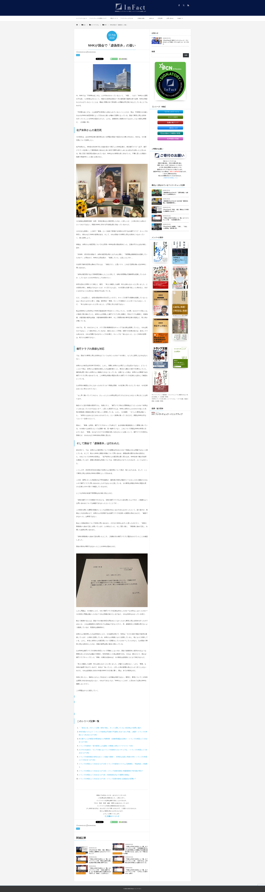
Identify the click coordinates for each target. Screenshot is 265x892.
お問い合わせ (170, 18)
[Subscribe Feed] (188, 5)
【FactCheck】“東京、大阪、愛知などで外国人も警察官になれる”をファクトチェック (100, 851)
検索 (153, 51)
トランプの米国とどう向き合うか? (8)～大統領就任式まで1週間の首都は (104, 775)
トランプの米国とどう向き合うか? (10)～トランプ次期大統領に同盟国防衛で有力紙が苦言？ (111, 771)
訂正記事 (160, 18)
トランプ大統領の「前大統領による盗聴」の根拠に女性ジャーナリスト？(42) (106, 746)
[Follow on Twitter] (183, 5)
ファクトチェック (81, 853)
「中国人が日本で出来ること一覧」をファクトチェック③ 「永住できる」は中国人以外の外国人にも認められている (136, 860)
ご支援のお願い (141, 18)
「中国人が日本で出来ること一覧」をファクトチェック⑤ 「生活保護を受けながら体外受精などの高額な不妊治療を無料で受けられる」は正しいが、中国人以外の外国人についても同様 (130, 850)
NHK (78, 55)
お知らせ (151, 18)
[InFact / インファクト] (130, 9)
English (179, 18)
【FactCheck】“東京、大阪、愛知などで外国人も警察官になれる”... (176, 210)
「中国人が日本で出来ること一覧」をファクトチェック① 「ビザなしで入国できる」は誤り (136, 871)
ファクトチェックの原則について (97, 18)
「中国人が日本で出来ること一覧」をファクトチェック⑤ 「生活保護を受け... (176, 219)
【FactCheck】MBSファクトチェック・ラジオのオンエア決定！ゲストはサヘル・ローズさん (176, 42)
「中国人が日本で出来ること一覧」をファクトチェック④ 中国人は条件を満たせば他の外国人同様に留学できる (100, 860)
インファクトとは (80, 18)
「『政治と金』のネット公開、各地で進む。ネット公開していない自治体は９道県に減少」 (110, 728)
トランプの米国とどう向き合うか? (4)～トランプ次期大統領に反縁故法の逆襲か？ (107, 779)
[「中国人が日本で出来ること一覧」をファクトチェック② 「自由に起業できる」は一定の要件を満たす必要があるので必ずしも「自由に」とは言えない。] (82, 871)
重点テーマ (113, 18)
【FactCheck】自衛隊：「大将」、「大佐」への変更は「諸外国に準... (175, 227)
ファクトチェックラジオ (126, 18)
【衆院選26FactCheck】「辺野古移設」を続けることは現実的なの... (175, 193)
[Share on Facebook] (179, 5)
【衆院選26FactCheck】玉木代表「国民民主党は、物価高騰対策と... (175, 202)
